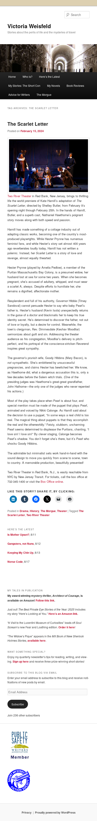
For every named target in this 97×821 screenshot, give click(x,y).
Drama (24, 511)
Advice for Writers (19, 94)
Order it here (66, 627)
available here (37, 640)
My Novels (53, 85)
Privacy (27, 812)
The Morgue (44, 94)
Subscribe (18, 704)
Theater (62, 511)
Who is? (27, 76)
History (34, 511)
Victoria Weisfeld (29, 26)
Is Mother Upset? (18, 535)
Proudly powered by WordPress (55, 812)
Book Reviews (75, 85)
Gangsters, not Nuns (20, 544)
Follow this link (45, 600)
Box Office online (52, 481)
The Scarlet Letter (27, 123)
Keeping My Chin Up (20, 553)
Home (12, 76)
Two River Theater (19, 196)
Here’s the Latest (49, 76)
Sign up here (21, 661)
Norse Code (15, 562)
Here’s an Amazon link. (63, 614)
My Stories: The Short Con (24, 85)
